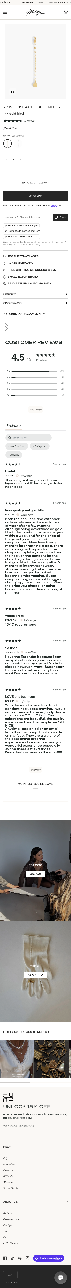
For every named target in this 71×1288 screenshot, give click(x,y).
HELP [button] (7, 1147)
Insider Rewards (10, 1243)
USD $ (9, 1274)
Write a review (35, 409)
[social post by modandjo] (17, 1059)
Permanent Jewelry (11, 1219)
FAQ (5, 1158)
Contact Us (8, 1170)
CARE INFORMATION (12, 303)
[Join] (62, 1126)
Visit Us (6, 1231)
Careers (6, 1237)
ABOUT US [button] (10, 1202)
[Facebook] (5, 1258)
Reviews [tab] (14, 425)
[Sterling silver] (18, 144)
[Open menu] (9, 12)
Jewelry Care (9, 1164)
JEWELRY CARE (35, 974)
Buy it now (35, 195)
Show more (35, 769)
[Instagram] (27, 1258)
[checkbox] (13, 454)
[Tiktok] (12, 1258)
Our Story (7, 1213)
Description (9, 294)
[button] (35, 323)
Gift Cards (8, 1176)
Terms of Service (10, 1188)
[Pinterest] (20, 1258)
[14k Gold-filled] (8, 144)
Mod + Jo (9, 1282)
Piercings (7, 1225)
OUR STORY (35, 873)
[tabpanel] (35, 605)
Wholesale (8, 1182)
